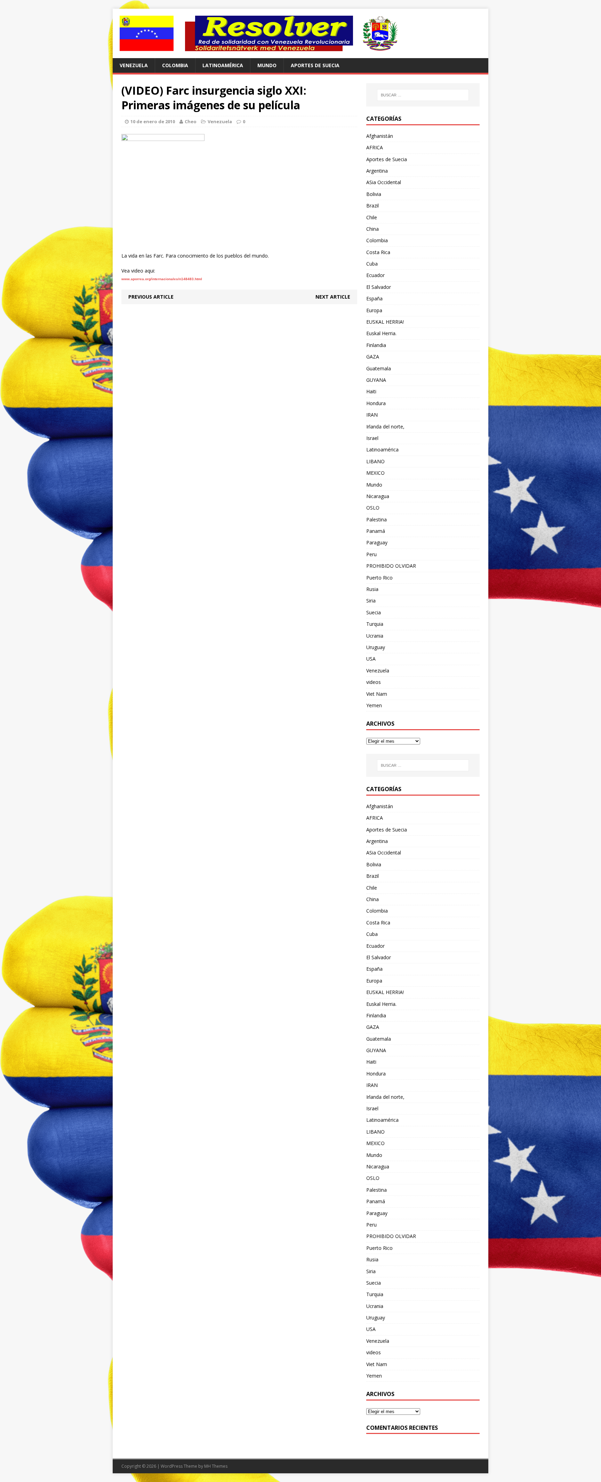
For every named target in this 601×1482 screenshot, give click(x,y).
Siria (371, 600)
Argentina (377, 170)
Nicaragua (377, 496)
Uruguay (375, 647)
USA (371, 658)
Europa (374, 310)
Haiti (371, 391)
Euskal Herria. (381, 333)
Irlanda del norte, (385, 426)
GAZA (372, 356)
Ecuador (375, 275)
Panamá (375, 531)
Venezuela (134, 65)
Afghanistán (379, 136)
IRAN (372, 414)
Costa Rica (378, 252)
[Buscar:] (423, 95)
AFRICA (374, 147)
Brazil (372, 205)
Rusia (372, 589)
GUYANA (376, 380)
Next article (332, 296)
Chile (371, 217)
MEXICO (375, 473)
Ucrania (374, 635)
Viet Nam (376, 694)
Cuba (372, 263)
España (374, 298)
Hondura (376, 403)
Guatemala (378, 368)
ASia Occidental (383, 182)
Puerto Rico (379, 577)
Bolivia (373, 194)
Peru (371, 554)
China (372, 229)
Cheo (191, 121)
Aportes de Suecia (315, 65)
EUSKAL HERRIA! (385, 321)
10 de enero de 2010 (152, 121)
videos (373, 682)
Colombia (175, 65)
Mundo (267, 65)
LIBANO (375, 461)
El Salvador (378, 287)
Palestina (376, 519)
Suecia (373, 612)
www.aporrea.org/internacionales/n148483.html (161, 279)
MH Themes (215, 1466)
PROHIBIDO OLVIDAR (391, 565)
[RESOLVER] (300, 33)
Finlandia (376, 345)
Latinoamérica (222, 65)
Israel (372, 438)
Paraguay (376, 542)
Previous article (151, 296)
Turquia (374, 624)
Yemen (374, 705)
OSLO (372, 507)
